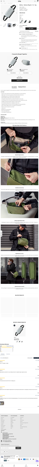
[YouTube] (7, 452)
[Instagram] (4, 452)
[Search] (4, 1)
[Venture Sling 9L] (19, 330)
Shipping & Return (22, 86)
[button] (2, 13)
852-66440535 (8, 440)
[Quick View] (14, 325)
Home (2, 3)
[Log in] (35, 1)
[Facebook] (2, 452)
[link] (6, 315)
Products (5, 3)
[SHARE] (37, 29)
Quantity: (21, 26)
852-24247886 (6, 437)
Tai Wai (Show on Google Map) (9, 438)
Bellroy (23, 7)
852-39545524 (6, 434)
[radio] (20, 17)
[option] (9, 13)
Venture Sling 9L (10, 69)
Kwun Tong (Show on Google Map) (8, 433)
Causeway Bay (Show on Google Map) (8, 436)
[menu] (1, 1)
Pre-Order (31, 28)
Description (14, 86)
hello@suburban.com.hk (8, 441)
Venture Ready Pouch (24, 69)
